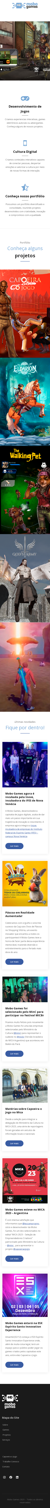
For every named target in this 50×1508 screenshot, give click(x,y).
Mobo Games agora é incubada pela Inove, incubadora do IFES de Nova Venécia (24, 799)
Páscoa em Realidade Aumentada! (19, 914)
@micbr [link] (20, 1036)
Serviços (6, 1439)
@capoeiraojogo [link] (21, 1249)
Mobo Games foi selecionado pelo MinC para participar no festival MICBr (24, 1011)
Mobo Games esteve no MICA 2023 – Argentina (25, 1211)
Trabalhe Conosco (11, 1461)
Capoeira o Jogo (10, 1456)
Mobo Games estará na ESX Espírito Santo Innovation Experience (23, 1326)
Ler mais (14, 846)
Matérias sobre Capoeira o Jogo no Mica (23, 1110)
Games (6, 1429)
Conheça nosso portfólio (25, 196)
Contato (6, 1466)
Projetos (7, 1434)
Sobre (5, 1424)
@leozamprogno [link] (30, 1223)
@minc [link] (17, 1033)
